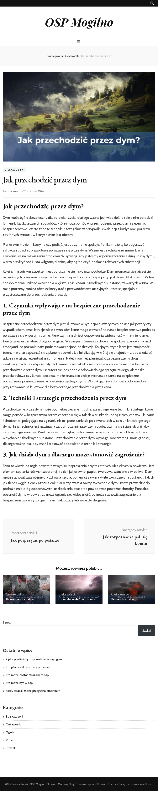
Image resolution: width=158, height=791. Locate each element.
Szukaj (7, 622)
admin (14, 191)
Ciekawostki (14, 169)
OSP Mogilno (79, 21)
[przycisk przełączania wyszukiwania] (152, 3)
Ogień (10, 732)
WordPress (146, 784)
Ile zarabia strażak (122, 599)
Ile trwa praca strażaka (20, 599)
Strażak (11, 748)
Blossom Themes (107, 784)
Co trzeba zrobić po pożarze (76, 599)
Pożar (9, 740)
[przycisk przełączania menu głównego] (79, 42)
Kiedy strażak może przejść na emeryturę (33, 691)
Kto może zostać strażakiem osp (27, 675)
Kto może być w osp (19, 683)
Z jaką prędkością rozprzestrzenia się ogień (34, 659)
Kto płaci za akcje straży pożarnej (28, 667)
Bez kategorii (14, 716)
